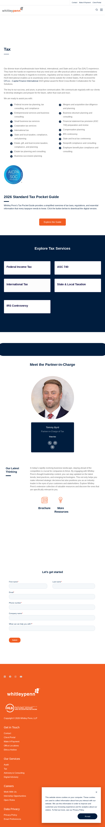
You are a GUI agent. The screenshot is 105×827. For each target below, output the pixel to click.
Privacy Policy (78, 810)
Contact (74, 2)
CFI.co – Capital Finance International (21, 81)
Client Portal (97, 2)
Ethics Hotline (10, 750)
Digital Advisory (11, 777)
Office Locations (11, 746)
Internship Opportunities (15, 796)
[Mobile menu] (101, 9)
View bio (52, 437)
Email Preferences (12, 819)
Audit (6, 765)
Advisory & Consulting (14, 773)
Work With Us (10, 792)
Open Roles (9, 800)
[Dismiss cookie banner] (96, 792)
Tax (5, 769)
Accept (87, 816)
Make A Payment (85, 2)
